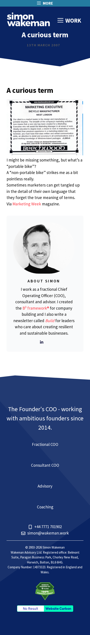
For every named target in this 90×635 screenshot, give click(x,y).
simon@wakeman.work (48, 533)
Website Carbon (58, 608)
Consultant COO (45, 465)
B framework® (35, 308)
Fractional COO (45, 444)
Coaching (45, 506)
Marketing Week (26, 203)
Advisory (45, 486)
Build (49, 320)
